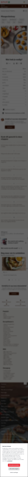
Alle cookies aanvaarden (14, 465)
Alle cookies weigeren (14, 468)
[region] (14, 460)
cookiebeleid (9, 461)
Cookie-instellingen (14, 472)
